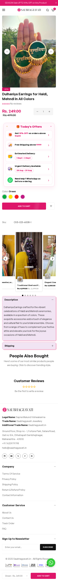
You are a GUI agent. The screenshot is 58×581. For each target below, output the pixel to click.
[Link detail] (4, 456)
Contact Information (12, 495)
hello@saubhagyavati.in (14, 447)
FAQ (4, 528)
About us (6, 512)
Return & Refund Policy (13, 489)
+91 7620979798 (10, 443)
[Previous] (6, 259)
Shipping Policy (10, 484)
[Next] (52, 259)
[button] (51, 51)
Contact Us (8, 518)
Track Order (8, 523)
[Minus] (37, 111)
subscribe (48, 547)
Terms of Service (11, 473)
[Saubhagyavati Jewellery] (29, 10)
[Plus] (49, 111)
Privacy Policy (9, 479)
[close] (56, 3)
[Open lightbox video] (29, 262)
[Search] (47, 10)
